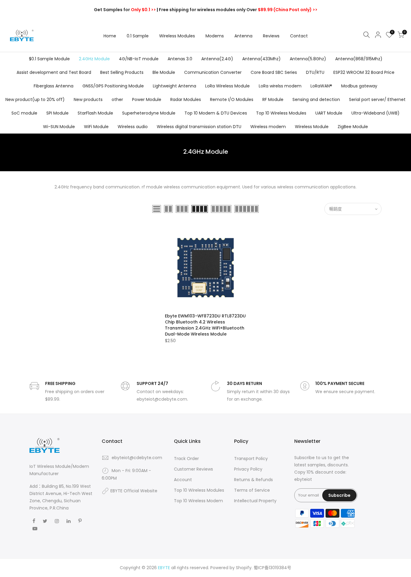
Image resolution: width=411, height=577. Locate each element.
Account (183, 480)
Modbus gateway (359, 86)
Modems (215, 36)
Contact (299, 36)
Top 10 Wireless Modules (281, 113)
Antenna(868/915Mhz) (358, 59)
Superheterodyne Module (148, 113)
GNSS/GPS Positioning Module (113, 86)
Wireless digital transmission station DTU (199, 127)
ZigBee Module (353, 127)
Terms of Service (252, 490)
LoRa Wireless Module (227, 86)
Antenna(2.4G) (217, 59)
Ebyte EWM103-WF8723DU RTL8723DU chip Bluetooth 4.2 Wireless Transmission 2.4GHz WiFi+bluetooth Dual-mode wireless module (205, 325)
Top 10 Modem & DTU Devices (215, 113)
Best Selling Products (122, 72)
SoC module (24, 113)
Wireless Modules (177, 36)
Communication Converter (213, 72)
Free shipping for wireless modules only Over (238, 10)
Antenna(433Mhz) (261, 59)
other (117, 99)
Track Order (186, 459)
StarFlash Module (95, 113)
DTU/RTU (315, 72)
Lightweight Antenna (174, 86)
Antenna (243, 36)
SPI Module (57, 113)
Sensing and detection (316, 99)
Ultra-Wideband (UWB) (375, 113)
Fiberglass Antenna (53, 86)
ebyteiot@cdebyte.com (137, 458)
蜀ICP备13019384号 (272, 568)
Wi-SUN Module (59, 127)
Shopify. (244, 568)
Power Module (146, 99)
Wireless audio (133, 127)
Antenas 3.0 (180, 59)
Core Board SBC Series (274, 72)
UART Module (328, 113)
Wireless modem (268, 127)
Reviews (271, 36)
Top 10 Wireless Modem (198, 501)
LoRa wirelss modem (280, 86)
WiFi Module (96, 127)
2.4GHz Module (94, 59)
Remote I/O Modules (231, 99)
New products (88, 99)
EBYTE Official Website (133, 491)
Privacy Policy (248, 469)
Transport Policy (251, 459)
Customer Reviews (193, 469)
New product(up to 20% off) (35, 99)
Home (110, 36)
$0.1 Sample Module (49, 59)
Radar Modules (185, 99)
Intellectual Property (255, 501)
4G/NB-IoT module (139, 59)
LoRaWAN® (321, 86)
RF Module (272, 99)
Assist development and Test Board (54, 72)
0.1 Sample (138, 36)
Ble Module (164, 72)
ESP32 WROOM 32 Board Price (363, 72)
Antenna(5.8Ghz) (308, 59)
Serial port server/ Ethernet (377, 99)
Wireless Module (312, 127)
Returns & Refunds (253, 480)
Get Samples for (125, 10)
